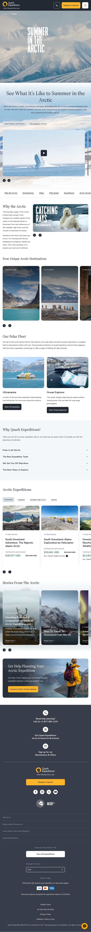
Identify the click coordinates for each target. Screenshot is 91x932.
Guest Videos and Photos (14, 124)
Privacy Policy (45, 914)
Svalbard (21, 499)
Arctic (14, 14)
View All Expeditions (46, 854)
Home (5, 14)
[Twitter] (49, 792)
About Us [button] (7, 817)
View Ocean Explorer (58, 410)
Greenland (8, 499)
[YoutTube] (55, 792)
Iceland (54, 499)
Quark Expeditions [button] (10, 838)
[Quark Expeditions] (11, 5)
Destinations (28, 193)
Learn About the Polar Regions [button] (16, 831)
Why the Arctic (10, 193)
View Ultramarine (12, 407)
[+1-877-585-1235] (57, 5)
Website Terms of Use (46, 919)
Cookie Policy (45, 904)
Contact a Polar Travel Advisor (23, 689)
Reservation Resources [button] (13, 824)
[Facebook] (35, 792)
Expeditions (69, 193)
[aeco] (51, 804)
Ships (41, 193)
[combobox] (45, 869)
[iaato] (40, 807)
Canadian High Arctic (38, 499)
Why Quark (54, 193)
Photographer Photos (38, 124)
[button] (44, 153)
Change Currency (33, 864)
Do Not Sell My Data (45, 909)
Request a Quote (71, 5)
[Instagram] (42, 792)
